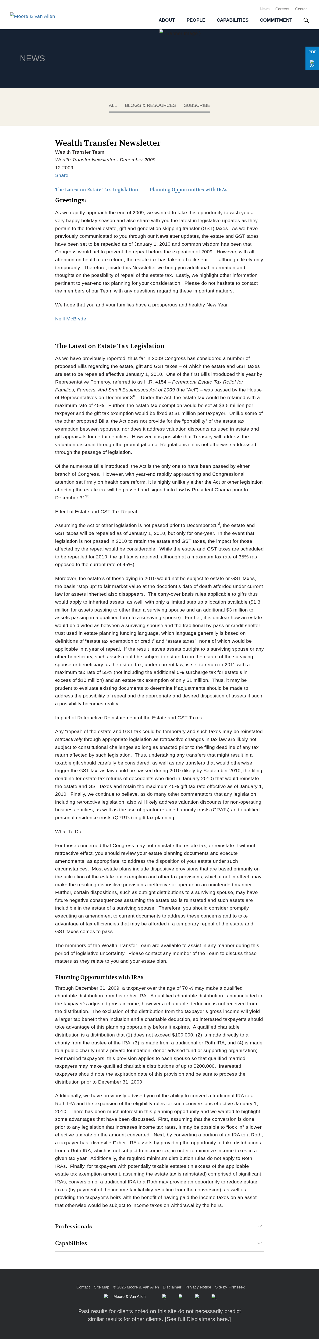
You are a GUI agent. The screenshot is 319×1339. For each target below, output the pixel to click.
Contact (302, 9)
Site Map (101, 1287)
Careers (282, 9)
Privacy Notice (198, 1287)
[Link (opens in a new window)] (181, 1296)
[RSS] (214, 1296)
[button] (312, 64)
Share (61, 175)
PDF (312, 52)
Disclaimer (172, 1287)
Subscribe (197, 105)
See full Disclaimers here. (198, 1319)
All (113, 105)
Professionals (73, 1226)
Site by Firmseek (230, 1287)
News (265, 9)
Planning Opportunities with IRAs (188, 190)
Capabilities (71, 1243)
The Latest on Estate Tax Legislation (96, 190)
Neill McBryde (70, 318)
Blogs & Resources (150, 105)
